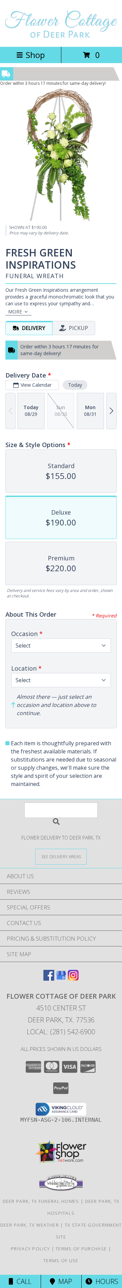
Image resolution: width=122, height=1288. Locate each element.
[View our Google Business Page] (61, 978)
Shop (35, 54)
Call (22, 1281)
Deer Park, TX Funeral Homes (41, 1201)
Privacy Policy (30, 1249)
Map (63, 1281)
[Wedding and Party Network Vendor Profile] (61, 1189)
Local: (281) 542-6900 (61, 1031)
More (15, 311)
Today (75, 385)
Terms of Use (61, 1260)
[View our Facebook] (48, 978)
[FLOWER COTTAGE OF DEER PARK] (61, 37)
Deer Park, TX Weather (29, 1225)
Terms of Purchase (81, 1249)
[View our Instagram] (73, 978)
